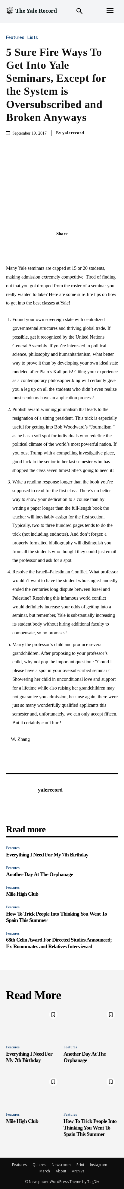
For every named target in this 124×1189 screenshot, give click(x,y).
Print (80, 1164)
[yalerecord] (20, 799)
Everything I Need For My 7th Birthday (47, 855)
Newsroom (61, 1164)
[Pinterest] (69, 247)
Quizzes (39, 1164)
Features (15, 37)
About (61, 1171)
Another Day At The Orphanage (39, 874)
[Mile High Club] (33, 1091)
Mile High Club (22, 894)
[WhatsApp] (83, 247)
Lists (32, 37)
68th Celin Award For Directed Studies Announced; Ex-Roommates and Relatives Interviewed (59, 943)
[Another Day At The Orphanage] (91, 1023)
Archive (78, 1171)
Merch (44, 1171)
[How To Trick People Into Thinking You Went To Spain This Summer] (91, 1091)
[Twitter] (55, 247)
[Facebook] (41, 247)
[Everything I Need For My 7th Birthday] (33, 1023)
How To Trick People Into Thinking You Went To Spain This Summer (90, 1127)
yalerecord (73, 133)
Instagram (98, 1164)
